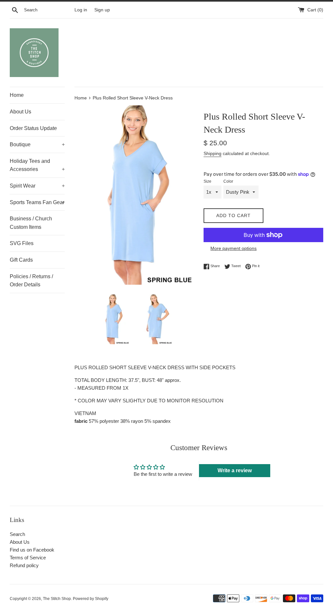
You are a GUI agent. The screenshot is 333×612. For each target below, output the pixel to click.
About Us (20, 111)
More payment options (233, 248)
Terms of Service (28, 557)
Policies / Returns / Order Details (31, 281)
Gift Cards (21, 260)
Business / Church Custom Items (31, 223)
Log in (80, 9)
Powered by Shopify (90, 598)
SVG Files (21, 243)
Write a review (235, 470)
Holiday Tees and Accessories (37, 165)
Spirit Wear (37, 186)
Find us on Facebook (32, 550)
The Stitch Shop (57, 598)
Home (17, 95)
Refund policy (24, 565)
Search (17, 534)
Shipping (212, 153)
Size (207, 181)
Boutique (37, 144)
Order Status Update (33, 128)
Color (228, 181)
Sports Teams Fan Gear (37, 202)
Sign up (102, 9)
